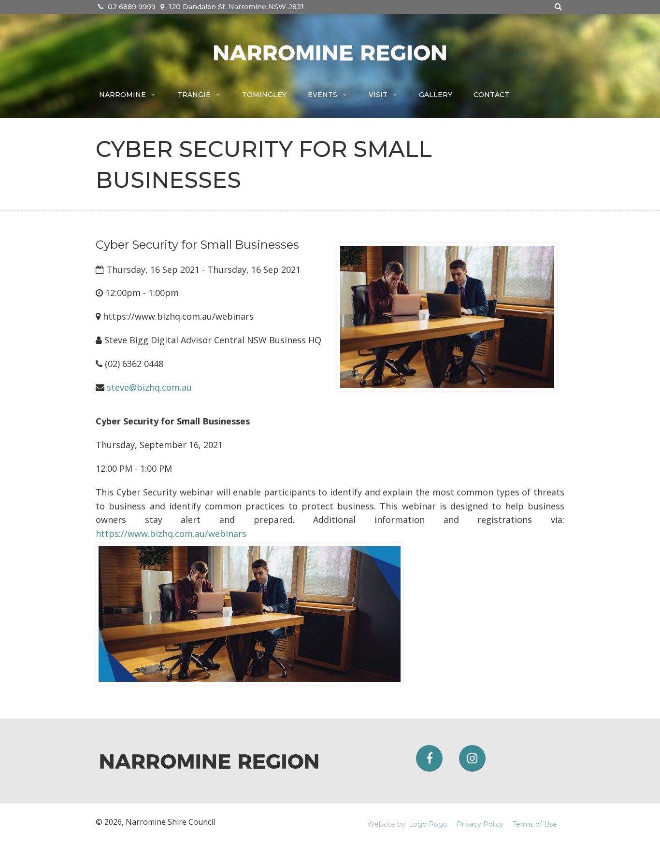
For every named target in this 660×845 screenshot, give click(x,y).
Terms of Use (535, 824)
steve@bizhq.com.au (149, 387)
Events (322, 94)
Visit (378, 94)
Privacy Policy (480, 824)
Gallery (435, 94)
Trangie (194, 94)
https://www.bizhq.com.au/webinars (171, 533)
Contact (491, 94)
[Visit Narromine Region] (330, 51)
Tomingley (264, 94)
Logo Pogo (428, 824)
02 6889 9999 (131, 6)
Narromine (122, 94)
